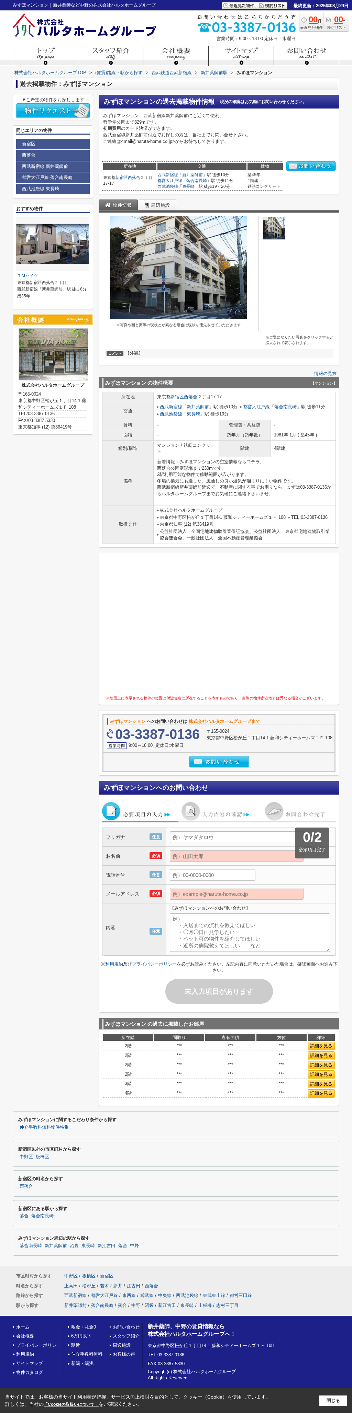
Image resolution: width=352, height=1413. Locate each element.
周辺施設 (122, 1345)
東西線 (129, 1295)
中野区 (26, 1156)
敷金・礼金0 (83, 1327)
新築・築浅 (82, 1363)
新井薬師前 (192, 174)
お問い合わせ (126, 1327)
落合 (24, 1215)
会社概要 (25, 1335)
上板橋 (205, 1305)
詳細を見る (321, 1045)
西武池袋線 (167, 186)
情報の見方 (325, 373)
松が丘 (89, 1285)
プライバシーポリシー (154, 964)
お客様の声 (124, 1354)
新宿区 (122, 177)
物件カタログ (29, 1372)
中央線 (165, 1295)
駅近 (75, 1345)
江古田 (133, 1285)
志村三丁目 (227, 1305)
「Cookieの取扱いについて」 (71, 1404)
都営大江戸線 (169, 180)
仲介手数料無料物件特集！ (46, 1127)
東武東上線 (214, 1295)
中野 (134, 1245)
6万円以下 (81, 1335)
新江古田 (107, 1245)
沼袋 (74, 1245)
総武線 (147, 1295)
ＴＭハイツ (27, 275)
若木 (104, 1285)
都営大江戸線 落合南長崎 (47, 177)
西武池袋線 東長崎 (40, 188)
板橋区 (42, 1156)
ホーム (23, 1327)
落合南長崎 (196, 180)
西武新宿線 (167, 174)
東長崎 (188, 186)
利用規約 (114, 964)
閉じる (333, 1400)
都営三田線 (241, 1295)
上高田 (71, 1285)
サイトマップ (29, 1363)
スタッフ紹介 (126, 1335)
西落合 (134, 177)
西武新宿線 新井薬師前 (45, 166)
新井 (117, 1285)
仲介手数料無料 (86, 1354)
